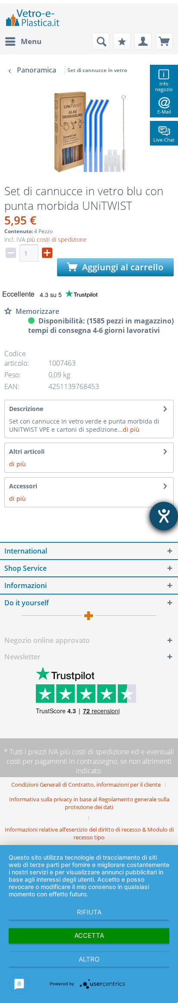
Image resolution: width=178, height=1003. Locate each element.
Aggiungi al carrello (121, 267)
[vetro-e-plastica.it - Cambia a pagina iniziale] (32, 18)
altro (89, 959)
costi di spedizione (100, 751)
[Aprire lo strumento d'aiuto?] (163, 516)
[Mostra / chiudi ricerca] (100, 41)
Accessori (23, 486)
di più (131, 429)
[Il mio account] (143, 41)
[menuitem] (23, 41)
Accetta (89, 935)
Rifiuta (89, 912)
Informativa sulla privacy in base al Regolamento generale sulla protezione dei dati (89, 803)
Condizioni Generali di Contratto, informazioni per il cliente (86, 784)
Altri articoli (26, 451)
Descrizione (26, 409)
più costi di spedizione (57, 239)
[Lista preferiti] (121, 41)
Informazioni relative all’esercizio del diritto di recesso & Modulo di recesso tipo (89, 833)
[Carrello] (164, 41)
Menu (31, 41)
